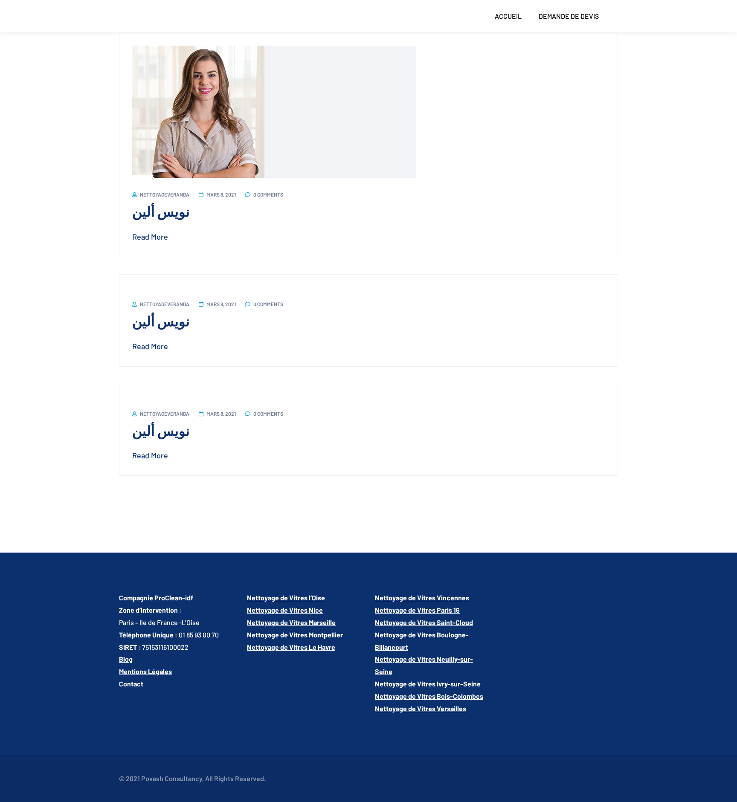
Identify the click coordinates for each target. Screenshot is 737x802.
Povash (152, 778)
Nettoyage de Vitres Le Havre (291, 647)
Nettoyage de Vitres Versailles (420, 708)
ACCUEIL (508, 16)
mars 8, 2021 (221, 194)
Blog (126, 659)
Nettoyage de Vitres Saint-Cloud (424, 622)
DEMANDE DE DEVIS (569, 16)
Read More (150, 236)
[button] (510, 16)
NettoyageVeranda (164, 194)
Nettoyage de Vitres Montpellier (295, 635)
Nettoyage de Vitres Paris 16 (417, 610)
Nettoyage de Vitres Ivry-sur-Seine (428, 684)
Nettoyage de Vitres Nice (285, 610)
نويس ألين (161, 211)
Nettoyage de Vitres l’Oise (286, 598)
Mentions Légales (145, 671)
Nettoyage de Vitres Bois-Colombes (429, 696)
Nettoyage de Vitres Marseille (291, 622)
